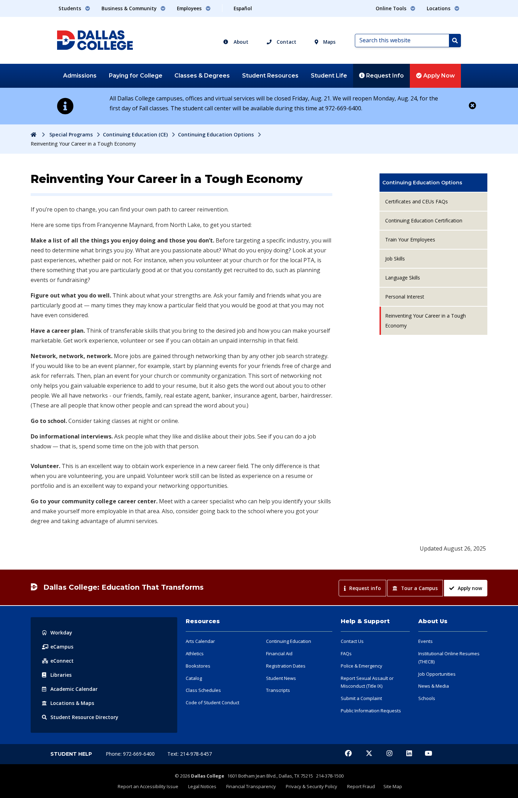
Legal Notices (202, 786)
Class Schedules (203, 690)
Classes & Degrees (202, 75)
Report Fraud (361, 786)
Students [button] (70, 8)
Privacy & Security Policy (311, 786)
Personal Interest (404, 296)
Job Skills (395, 258)
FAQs (346, 653)
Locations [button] (439, 8)
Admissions (80, 75)
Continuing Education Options (216, 134)
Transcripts (278, 690)
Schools (426, 698)
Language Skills (402, 277)
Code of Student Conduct (212, 702)
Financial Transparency (251, 786)
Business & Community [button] (129, 8)
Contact (285, 41)
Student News (281, 678)
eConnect (62, 660)
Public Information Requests (371, 710)
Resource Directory (84, 717)
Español (243, 8)
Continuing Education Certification (423, 220)
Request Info (384, 75)
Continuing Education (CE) (135, 134)
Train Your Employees (410, 239)
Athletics (195, 653)
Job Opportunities (437, 674)
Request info (365, 588)
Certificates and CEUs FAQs (416, 201)
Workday (61, 632)
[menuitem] (433, 182)
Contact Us (352, 641)
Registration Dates (286, 666)
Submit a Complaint (361, 698)
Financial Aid (279, 653)
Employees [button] (190, 8)
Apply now (470, 588)
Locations (72, 703)
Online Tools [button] (392, 8)
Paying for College (135, 75)
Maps (328, 41)
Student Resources (270, 75)
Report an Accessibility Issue (148, 786)
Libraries (61, 674)
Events (425, 641)
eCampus (61, 646)
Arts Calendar (200, 641)
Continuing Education (288, 641)
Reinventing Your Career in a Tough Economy (425, 320)
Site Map (392, 786)
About (240, 41)
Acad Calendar (74, 689)
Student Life (329, 75)
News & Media (433, 686)
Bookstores (198, 666)
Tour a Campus (419, 588)
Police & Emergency (361, 666)
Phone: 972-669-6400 (131, 753)
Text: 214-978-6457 (189, 753)
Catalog (194, 678)
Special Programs (71, 134)
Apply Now (438, 75)
